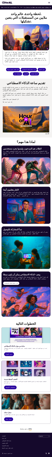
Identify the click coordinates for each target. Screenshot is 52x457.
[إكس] (46, 453)
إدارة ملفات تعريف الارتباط (7, 448)
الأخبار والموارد (5, 443)
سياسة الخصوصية (5, 445)
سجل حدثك (9, 419)
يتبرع (25, 74)
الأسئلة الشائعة (34, 74)
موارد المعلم (42, 69)
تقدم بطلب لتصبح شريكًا (13, 69)
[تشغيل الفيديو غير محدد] (26, 119)
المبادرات (3, 436)
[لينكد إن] (49, 453)
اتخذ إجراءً (4, 438)
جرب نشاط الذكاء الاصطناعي (29, 69)
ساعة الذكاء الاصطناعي (6, 440)
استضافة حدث (17, 74)
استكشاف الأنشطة (10, 387)
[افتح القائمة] (49, 2)
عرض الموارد (9, 354)
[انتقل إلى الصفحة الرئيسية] (7, 3)
